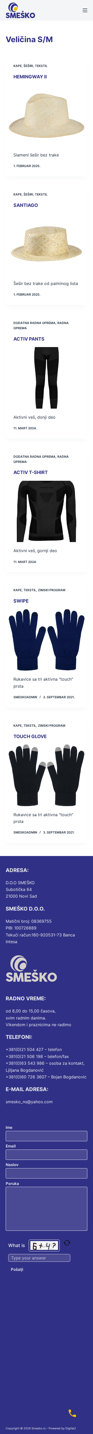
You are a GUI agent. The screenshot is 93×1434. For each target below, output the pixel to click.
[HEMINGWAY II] (47, 115)
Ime (9, 1127)
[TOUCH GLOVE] (47, 775)
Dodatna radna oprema (34, 323)
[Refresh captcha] (67, 1243)
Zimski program (51, 590)
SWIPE (21, 601)
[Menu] (85, 10)
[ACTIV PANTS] (47, 378)
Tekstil (41, 66)
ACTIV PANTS (28, 339)
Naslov (12, 1164)
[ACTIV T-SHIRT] (47, 511)
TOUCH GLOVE (30, 736)
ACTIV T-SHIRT (30, 472)
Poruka (12, 1183)
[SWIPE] (47, 640)
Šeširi (28, 66)
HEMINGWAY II (30, 76)
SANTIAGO (25, 205)
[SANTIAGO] (47, 244)
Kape (17, 66)
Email (11, 1146)
